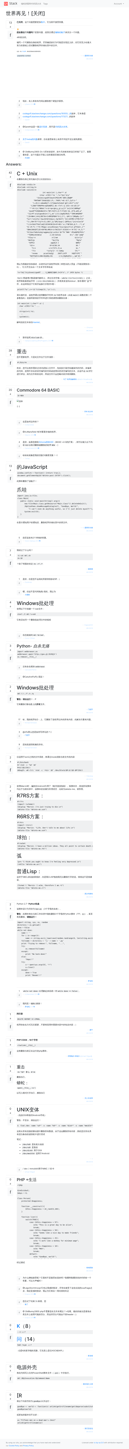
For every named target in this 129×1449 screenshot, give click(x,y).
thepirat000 (88, 625)
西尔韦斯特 (89, 894)
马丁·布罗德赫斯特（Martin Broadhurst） (78, 379)
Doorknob (28, 582)
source (90, 59)
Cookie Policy (14, 1446)
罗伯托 (90, 981)
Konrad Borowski (31, 723)
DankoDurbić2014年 (32, 448)
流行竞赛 (43, 126)
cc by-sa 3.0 (99, 1443)
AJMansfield (29, 425)
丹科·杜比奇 (88, 411)
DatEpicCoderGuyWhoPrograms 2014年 (39, 341)
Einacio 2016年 (30, 1318)
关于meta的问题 (30, 139)
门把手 (90, 709)
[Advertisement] (55, 77)
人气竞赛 (23, 51)
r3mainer (89, 327)
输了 (26, 1304)
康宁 (91, 1030)
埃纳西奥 (89, 1268)
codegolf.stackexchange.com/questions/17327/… (46, 116)
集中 (43, 22)
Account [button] (118, 3)
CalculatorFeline (30, 670)
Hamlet (36, 322)
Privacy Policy (28, 1446)
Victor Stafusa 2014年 (33, 541)
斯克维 (90, 1356)
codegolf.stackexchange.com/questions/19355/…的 (47, 113)
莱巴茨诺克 (89, 1428)
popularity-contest (23, 56)
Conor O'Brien (30, 638)
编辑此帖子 (60, 32)
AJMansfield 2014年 (32, 130)
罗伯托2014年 (30, 1007)
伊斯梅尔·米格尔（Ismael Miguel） (80, 1056)
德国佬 (90, 569)
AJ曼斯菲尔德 (88, 56)
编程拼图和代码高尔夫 (31, 3)
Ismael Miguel (30, 1172)
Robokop (90, 776)
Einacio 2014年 (30, 1294)
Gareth (27, 120)
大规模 (27, 595)
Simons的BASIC (46, 442)
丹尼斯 (27, 158)
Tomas (27, 458)
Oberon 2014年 (30, 435)
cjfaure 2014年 (30, 104)
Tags (45, 3)
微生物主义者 (88, 1384)
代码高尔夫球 (61, 126)
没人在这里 (89, 1098)
